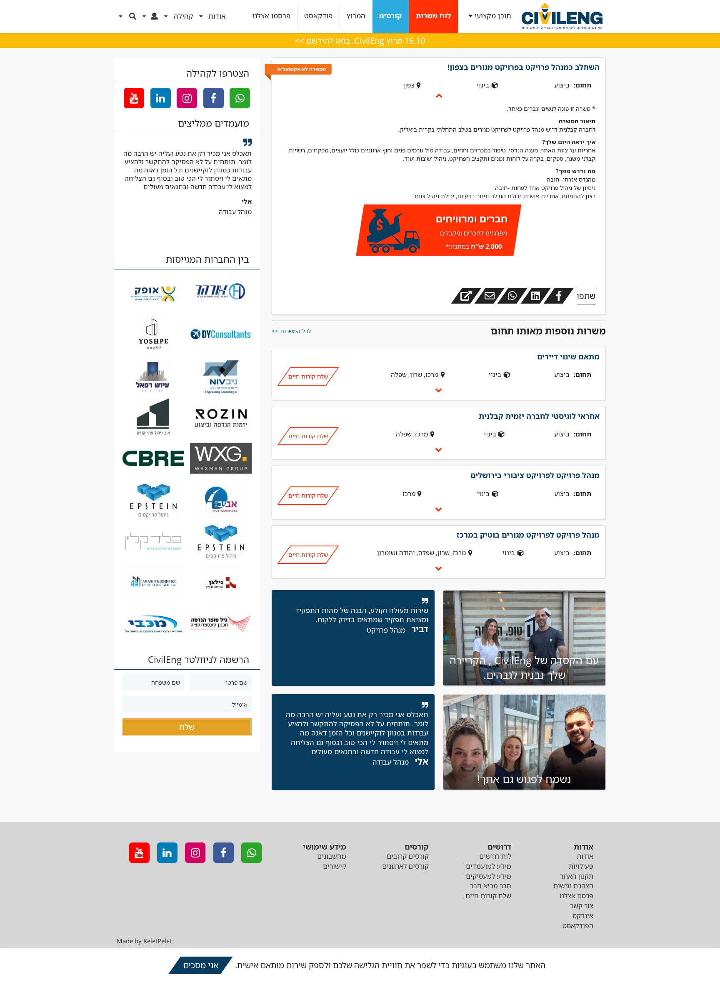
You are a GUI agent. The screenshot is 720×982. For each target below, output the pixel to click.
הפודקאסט (577, 925)
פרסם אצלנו (576, 895)
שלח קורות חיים (308, 376)
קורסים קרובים (408, 856)
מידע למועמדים (488, 866)
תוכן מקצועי (493, 16)
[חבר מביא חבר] (438, 231)
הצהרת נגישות (573, 885)
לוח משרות (433, 16)
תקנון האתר (576, 876)
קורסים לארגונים (405, 866)
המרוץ (356, 16)
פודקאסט (318, 16)
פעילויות (581, 866)
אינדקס (582, 915)
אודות (585, 856)
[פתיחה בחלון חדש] (466, 296)
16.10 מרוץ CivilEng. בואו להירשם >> (360, 40)
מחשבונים (331, 856)
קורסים (390, 16)
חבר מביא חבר (490, 885)
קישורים (334, 866)
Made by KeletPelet (144, 941)
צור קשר (581, 905)
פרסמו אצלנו (271, 16)
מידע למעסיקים (488, 876)
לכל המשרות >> (291, 331)
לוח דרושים (495, 856)
